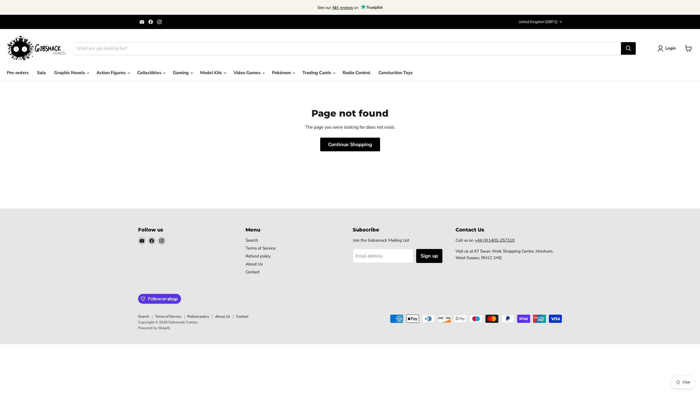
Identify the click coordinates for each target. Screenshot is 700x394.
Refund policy (258, 256)
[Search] (628, 48)
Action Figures (112, 73)
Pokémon (282, 73)
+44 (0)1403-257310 (495, 240)
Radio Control (356, 73)
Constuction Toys (395, 73)
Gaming (181, 73)
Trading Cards (317, 73)
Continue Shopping (350, 144)
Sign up (429, 256)
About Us (254, 264)
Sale (41, 73)
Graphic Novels (70, 73)
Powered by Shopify (154, 328)
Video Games (248, 73)
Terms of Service (261, 248)
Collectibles (149, 73)
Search (252, 240)
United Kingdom (538, 21)
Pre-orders (18, 73)
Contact (252, 272)
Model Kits (211, 73)
